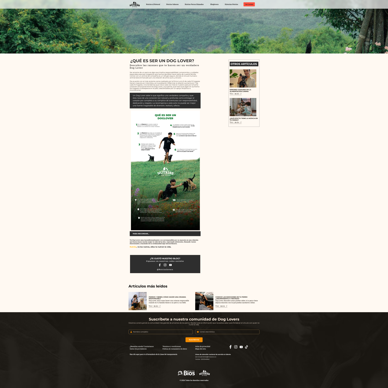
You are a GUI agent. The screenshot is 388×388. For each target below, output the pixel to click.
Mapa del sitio (200, 349)
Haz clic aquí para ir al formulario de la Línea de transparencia (153, 354)
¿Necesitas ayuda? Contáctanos (142, 346)
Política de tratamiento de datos (174, 349)
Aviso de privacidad (202, 346)
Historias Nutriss (231, 4)
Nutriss (133, 247)
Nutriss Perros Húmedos (194, 4)
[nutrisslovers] (135, 4)
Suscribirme (194, 340)
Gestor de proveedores (138, 349)
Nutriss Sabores (172, 4)
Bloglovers (214, 4)
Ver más (154, 306)
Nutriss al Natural (153, 4)
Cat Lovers (249, 4)
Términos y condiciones (171, 346)
